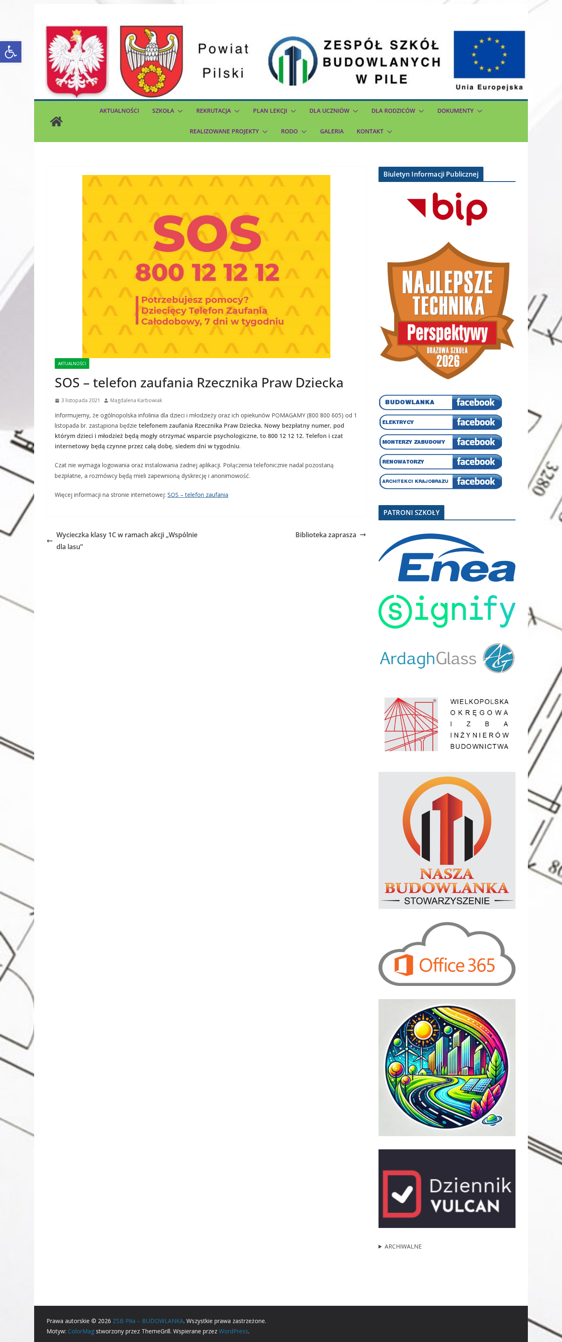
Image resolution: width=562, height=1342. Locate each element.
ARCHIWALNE (403, 1246)
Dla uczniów (329, 110)
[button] (10, 52)
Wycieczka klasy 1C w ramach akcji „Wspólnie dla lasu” (126, 540)
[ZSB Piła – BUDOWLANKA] (56, 121)
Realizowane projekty (224, 131)
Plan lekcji (270, 110)
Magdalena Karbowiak (136, 400)
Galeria (332, 131)
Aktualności (119, 110)
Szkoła (163, 110)
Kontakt (370, 131)
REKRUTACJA (213, 110)
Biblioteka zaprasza (325, 534)
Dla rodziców (393, 110)
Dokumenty (455, 110)
